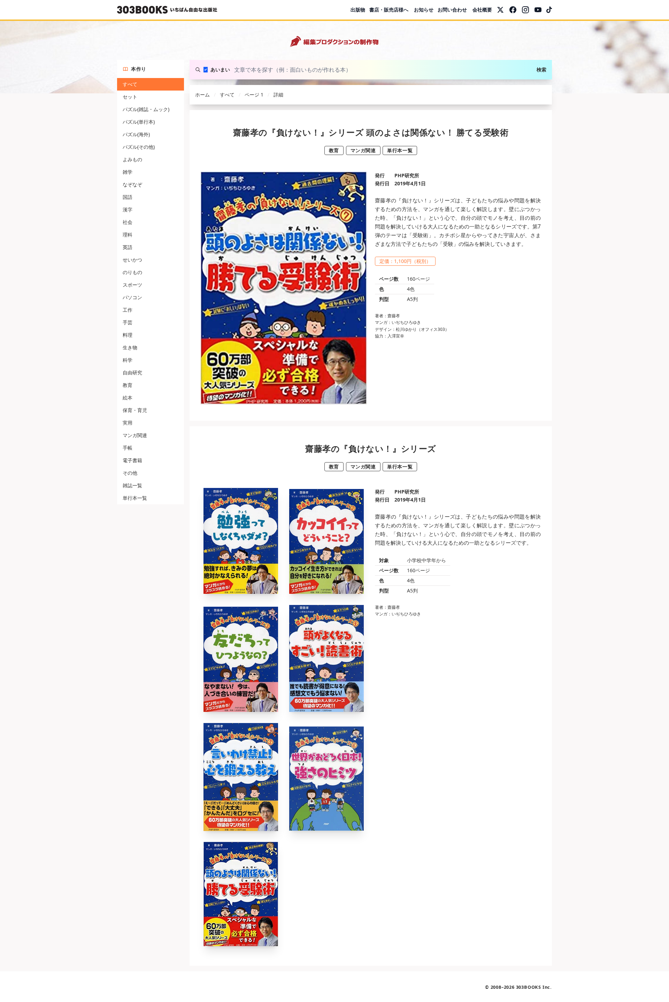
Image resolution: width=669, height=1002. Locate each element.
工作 (127, 309)
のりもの (132, 272)
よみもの (132, 159)
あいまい (220, 69)
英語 (127, 247)
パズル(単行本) (139, 121)
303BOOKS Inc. (534, 987)
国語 (127, 197)
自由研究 (132, 372)
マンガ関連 (135, 435)
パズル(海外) (136, 134)
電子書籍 (132, 460)
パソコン (132, 297)
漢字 (127, 209)
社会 (127, 222)
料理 (127, 335)
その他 (130, 472)
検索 (541, 69)
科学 (127, 360)
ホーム (202, 94)
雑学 (127, 172)
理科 (127, 234)
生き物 (130, 347)
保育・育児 (135, 410)
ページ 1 (254, 94)
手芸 (127, 322)
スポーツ (132, 284)
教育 (127, 385)
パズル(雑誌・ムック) (146, 109)
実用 (127, 422)
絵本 (127, 397)
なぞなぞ (132, 184)
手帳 (127, 447)
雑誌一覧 (132, 485)
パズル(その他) (139, 146)
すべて (130, 84)
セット (130, 96)
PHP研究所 (406, 175)
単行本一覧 (135, 498)
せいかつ (132, 259)
